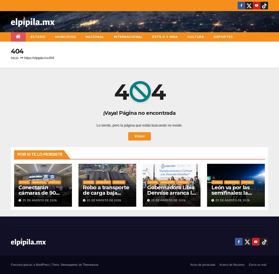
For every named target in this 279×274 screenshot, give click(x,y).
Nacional (95, 37)
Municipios (65, 37)
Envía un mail (257, 264)
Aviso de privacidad (202, 264)
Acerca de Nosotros (232, 264)
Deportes (223, 37)
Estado (38, 37)
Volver (139, 136)
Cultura (195, 37)
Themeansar (90, 264)
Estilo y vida (165, 37)
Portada (54, 182)
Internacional (128, 37)
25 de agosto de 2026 (40, 200)
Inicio (14, 58)
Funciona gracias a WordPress (31, 264)
